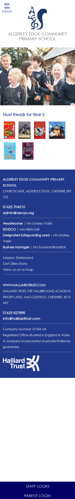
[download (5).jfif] (57, 130)
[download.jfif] (10, 151)
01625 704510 (14, 207)
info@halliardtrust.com (21, 318)
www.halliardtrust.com (24, 285)
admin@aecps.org (18, 213)
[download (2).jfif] (28, 151)
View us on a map (18, 269)
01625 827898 (14, 313)
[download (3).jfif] (39, 130)
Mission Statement (18, 258)
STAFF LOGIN (37, 486)
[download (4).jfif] (9, 130)
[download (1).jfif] (24, 130)
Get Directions (15, 263)
